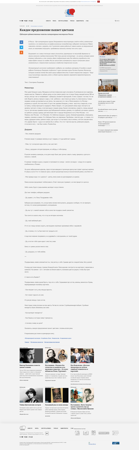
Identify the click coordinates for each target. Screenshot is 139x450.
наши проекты (80, 21)
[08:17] (56, 388)
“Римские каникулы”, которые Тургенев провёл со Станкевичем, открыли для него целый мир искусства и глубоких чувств (56, 375)
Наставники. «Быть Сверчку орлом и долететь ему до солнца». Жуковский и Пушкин (82, 407)
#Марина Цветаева (24, 414)
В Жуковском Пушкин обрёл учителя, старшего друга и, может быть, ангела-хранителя (81, 413)
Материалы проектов (37, 342)
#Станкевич (53, 380)
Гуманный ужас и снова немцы (56, 405)
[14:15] (31, 349)
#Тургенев (47, 380)
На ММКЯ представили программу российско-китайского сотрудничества (108, 69)
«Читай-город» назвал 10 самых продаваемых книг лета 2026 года (106, 103)
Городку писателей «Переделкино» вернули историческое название (107, 95)
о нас (87, 21)
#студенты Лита (46, 338)
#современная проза (65, 338)
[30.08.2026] (82, 388)
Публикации (48, 347)
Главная (27, 342)
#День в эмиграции (24, 380)
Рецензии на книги (49, 387)
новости (48, 21)
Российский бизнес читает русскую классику (107, 110)
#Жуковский (73, 418)
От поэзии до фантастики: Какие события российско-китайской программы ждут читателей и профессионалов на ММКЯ (108, 62)
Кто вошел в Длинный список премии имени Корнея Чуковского (108, 131)
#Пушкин (78, 418)
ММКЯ (72, 347)
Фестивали (102, 56)
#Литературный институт (32, 338)
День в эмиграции (24, 347)
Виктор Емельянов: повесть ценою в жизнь (30, 366)
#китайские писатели (76, 384)
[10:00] (56, 349)
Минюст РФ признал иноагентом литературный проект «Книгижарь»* (107, 123)
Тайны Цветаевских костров (30, 405)
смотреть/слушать (63, 21)
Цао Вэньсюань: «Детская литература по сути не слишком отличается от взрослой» (80, 368)
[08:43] (31, 388)
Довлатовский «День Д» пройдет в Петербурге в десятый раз (107, 116)
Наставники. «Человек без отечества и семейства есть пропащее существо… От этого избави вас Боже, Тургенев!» (56, 368)
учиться (72, 21)
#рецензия (47, 416)
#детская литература (86, 384)
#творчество (55, 338)
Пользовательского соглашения (88, 1)
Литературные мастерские (37, 26)
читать (54, 21)
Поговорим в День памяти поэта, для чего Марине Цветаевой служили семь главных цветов (31, 409)
